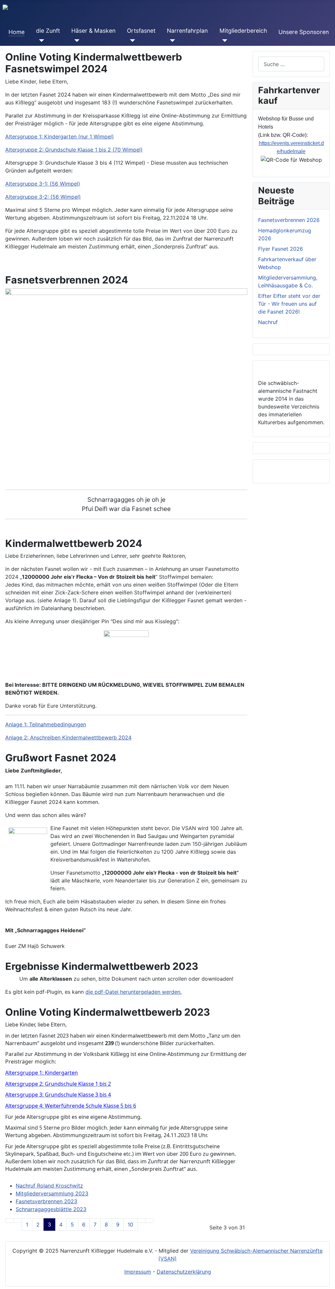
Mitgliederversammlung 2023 (52, 1193)
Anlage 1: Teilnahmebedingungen (45, 724)
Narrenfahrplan (187, 30)
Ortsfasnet (141, 30)
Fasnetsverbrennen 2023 (46, 1201)
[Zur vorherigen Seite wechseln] (17, 1220)
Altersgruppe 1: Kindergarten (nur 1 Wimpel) (59, 136)
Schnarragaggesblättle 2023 (51, 1209)
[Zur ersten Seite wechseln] (9, 1220)
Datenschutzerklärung (184, 1271)
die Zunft (48, 30)
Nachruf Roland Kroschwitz (49, 1185)
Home (17, 31)
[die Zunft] (40, 40)
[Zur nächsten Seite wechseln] (141, 1220)
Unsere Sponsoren (303, 31)
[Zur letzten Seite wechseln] (149, 1220)
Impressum (137, 1271)
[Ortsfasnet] (131, 40)
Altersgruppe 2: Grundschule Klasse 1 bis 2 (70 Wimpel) (74, 149)
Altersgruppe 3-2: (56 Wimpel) (43, 196)
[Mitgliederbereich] (224, 40)
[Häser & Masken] (75, 40)
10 (130, 1224)
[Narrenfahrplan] (171, 40)
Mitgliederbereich (243, 30)
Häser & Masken (93, 30)
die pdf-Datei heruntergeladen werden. (133, 992)
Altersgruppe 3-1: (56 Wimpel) (42, 183)
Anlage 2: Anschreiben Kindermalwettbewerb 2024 (68, 737)
